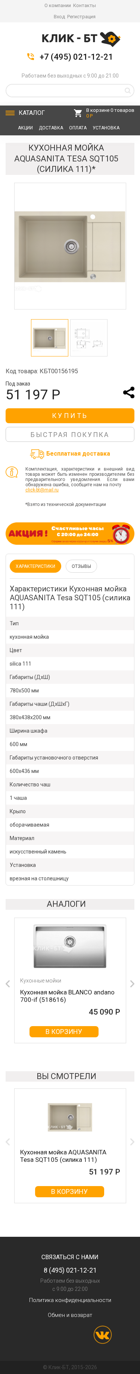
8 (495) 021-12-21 (70, 1270)
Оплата (78, 128)
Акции (25, 128)
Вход (59, 16)
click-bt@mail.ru (42, 490)
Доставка (51, 128)
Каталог (32, 112)
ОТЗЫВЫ (81, 566)
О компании (57, 5)
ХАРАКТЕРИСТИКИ (35, 566)
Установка (106, 128)
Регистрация (81, 16)
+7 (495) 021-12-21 (76, 57)
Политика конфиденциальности (70, 1300)
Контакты (84, 5)
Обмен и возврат (70, 1315)
